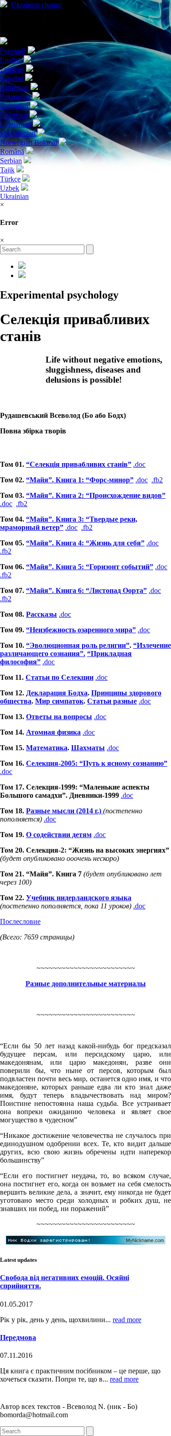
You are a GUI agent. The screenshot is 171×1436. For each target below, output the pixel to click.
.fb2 (157, 480)
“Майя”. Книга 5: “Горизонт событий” (89, 567)
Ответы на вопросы (59, 717)
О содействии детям (59, 834)
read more (127, 1320)
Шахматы (88, 748)
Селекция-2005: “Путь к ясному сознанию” (96, 763)
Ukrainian (36, 5)
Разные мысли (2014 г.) (64, 811)
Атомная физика (53, 732)
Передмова (18, 1337)
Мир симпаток (59, 701)
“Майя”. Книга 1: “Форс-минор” (80, 480)
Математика (46, 748)
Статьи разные (112, 701)
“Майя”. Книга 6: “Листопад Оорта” (86, 590)
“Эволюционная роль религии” (78, 645)
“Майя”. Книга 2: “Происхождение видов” (96, 495)
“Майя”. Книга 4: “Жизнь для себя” (85, 543)
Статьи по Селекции (59, 677)
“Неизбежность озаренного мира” (81, 630)
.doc (139, 464)
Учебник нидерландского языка (78, 898)
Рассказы (41, 614)
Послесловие (20, 921)
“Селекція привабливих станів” (78, 464)
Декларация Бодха (57, 693)
